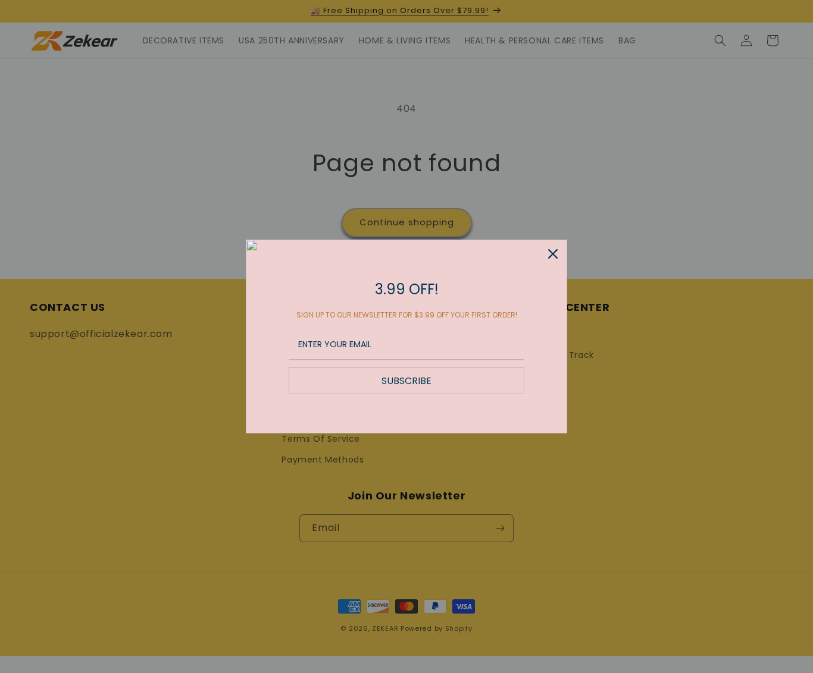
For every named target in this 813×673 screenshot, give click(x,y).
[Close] (553, 254)
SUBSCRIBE (406, 381)
